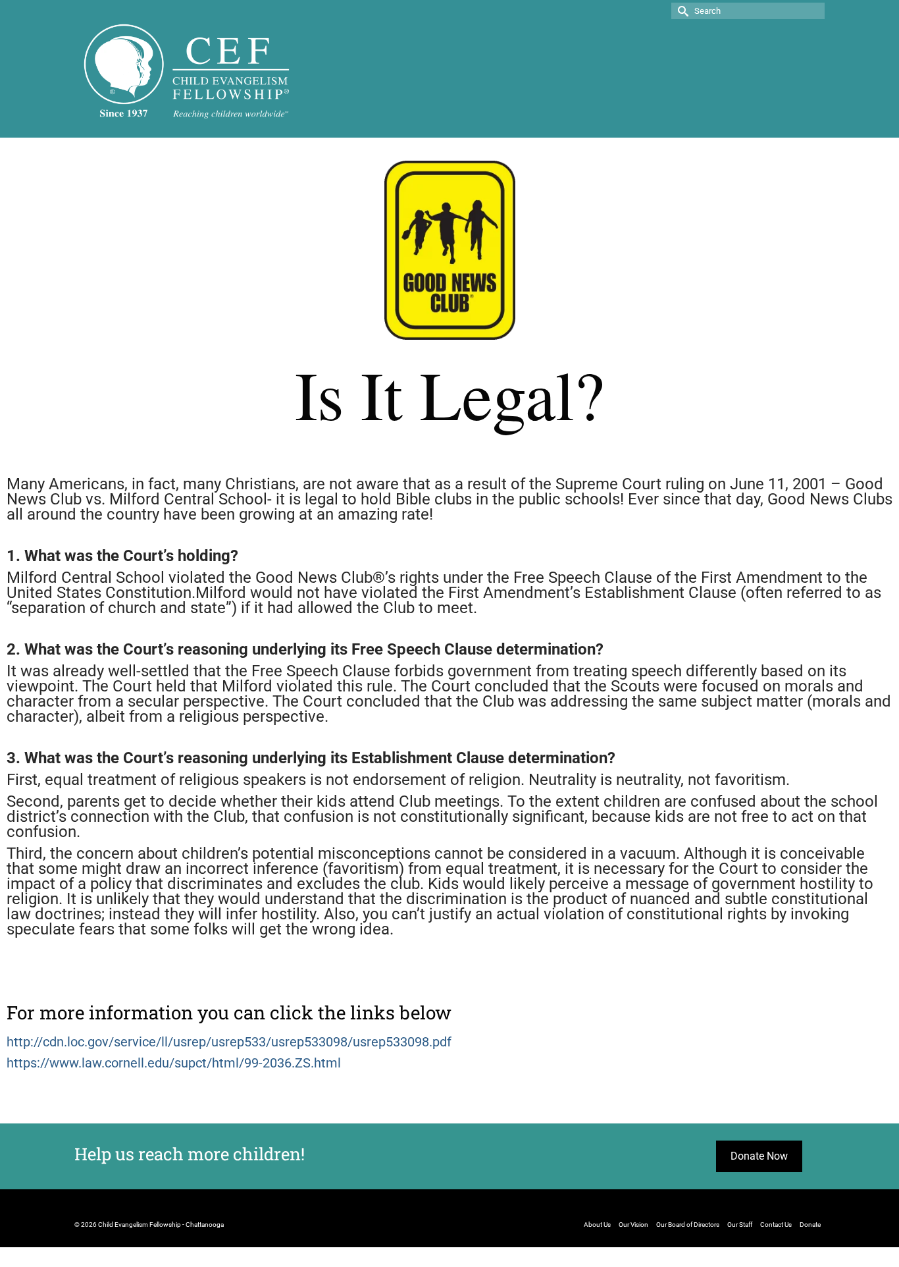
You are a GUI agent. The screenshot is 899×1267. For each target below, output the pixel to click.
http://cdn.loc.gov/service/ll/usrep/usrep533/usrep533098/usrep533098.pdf (229, 1042)
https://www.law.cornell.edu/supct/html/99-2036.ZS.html (174, 1063)
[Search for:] (748, 11)
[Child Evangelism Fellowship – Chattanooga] (187, 70)
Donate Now (759, 1156)
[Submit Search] (681, 11)
